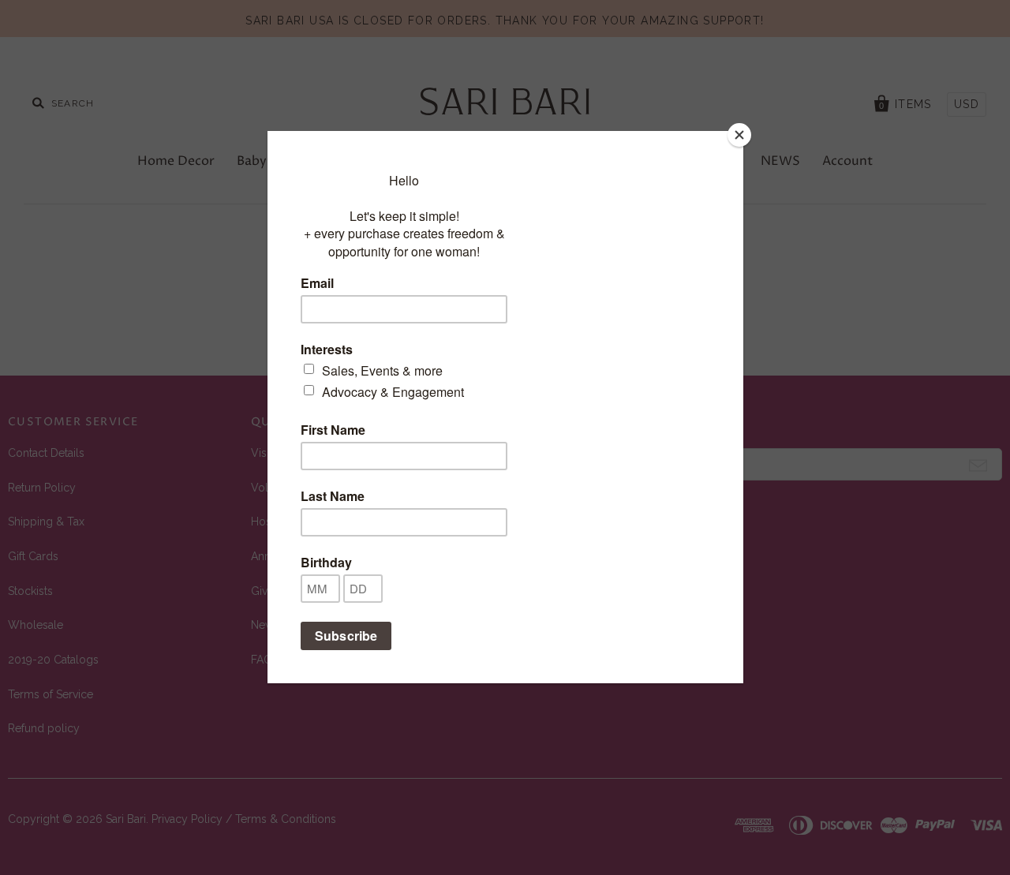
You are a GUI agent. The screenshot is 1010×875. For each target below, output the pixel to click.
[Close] (739, 135)
